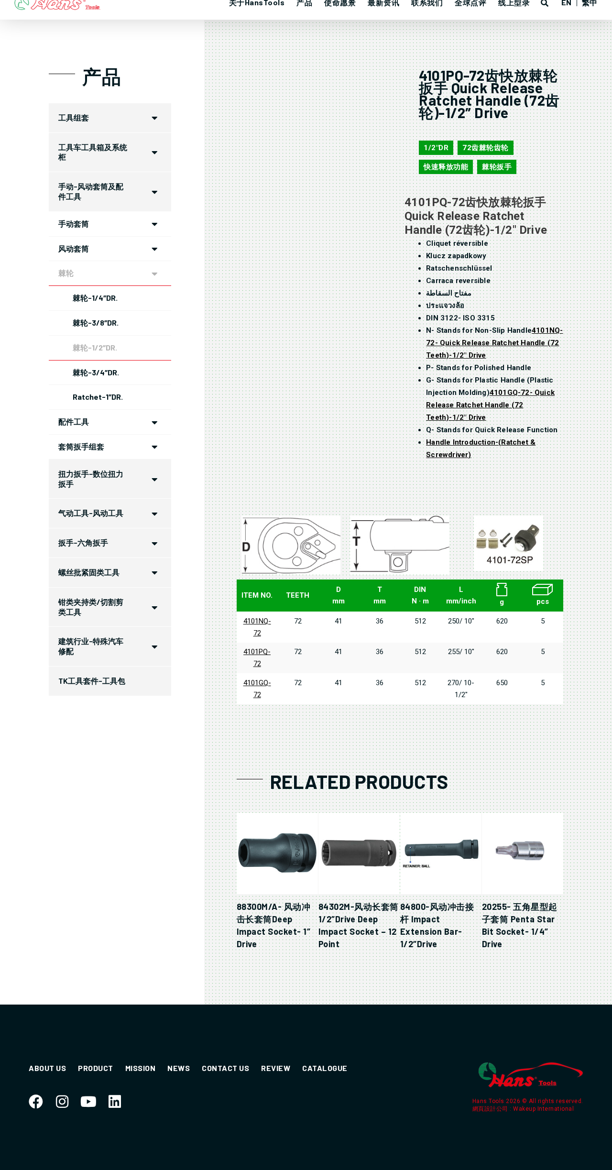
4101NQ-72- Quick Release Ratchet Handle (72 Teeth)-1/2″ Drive (494, 343)
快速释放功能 (446, 167)
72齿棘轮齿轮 (485, 147)
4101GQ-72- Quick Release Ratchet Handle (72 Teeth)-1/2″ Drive (490, 405)
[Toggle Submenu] (154, 117)
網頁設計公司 (491, 1108)
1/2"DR (436, 147)
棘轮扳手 (497, 167)
